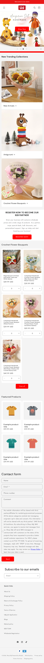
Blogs (6, 619)
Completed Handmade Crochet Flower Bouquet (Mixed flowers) (11, 322)
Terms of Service (9, 610)
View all (22, 386)
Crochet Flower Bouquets (15, 203)
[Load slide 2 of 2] (23, 49)
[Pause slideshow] (41, 49)
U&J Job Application (10, 615)
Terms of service (17, 658)
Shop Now (22, 29)
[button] (4, 7)
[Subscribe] (37, 575)
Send (8, 559)
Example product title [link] (11, 425)
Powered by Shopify (17, 655)
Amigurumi (8, 154)
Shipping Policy (9, 596)
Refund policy (8, 624)
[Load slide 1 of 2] (21, 49)
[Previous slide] (17, 49)
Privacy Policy (36, 549)
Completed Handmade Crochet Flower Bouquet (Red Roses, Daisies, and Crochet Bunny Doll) (11, 368)
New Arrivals (9, 106)
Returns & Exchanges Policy (13, 601)
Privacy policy (38, 655)
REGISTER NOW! (22, 237)
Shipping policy (28, 658)
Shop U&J (9, 655)
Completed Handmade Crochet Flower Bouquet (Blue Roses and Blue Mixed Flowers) (32, 278)
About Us (7, 591)
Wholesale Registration (11, 633)
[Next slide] (26, 49)
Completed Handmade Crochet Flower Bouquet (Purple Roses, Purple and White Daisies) (32, 323)
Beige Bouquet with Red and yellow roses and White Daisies (11, 277)
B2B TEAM (7, 629)
